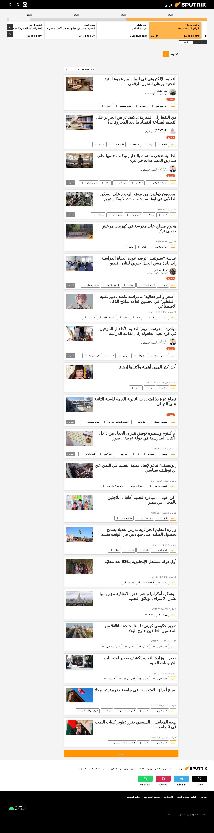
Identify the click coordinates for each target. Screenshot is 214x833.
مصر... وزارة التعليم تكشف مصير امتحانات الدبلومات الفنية (140, 660)
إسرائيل (126, 356)
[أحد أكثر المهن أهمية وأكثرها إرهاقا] (79, 372)
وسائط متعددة (94, 769)
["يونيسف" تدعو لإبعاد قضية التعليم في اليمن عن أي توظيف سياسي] (79, 470)
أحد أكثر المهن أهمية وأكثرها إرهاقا (147, 367)
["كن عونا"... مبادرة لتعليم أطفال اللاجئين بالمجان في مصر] (79, 502)
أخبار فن (124, 454)
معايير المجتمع (133, 797)
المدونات (82, 769)
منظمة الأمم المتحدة (115, 486)
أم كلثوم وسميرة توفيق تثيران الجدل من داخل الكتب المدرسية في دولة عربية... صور (137, 435)
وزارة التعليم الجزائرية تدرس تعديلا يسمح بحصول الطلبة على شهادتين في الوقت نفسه (138, 532)
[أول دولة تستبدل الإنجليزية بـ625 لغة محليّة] (79, 566)
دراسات (92, 317)
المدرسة (131, 285)
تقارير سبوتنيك (125, 106)
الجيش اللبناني (113, 285)
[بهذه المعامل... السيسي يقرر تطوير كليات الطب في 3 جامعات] (79, 727)
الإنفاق (150, 144)
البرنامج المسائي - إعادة (188, 28)
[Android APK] (16, 808)
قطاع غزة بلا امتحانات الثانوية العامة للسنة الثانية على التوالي (135, 401)
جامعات (131, 550)
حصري (108, 106)
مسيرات (100, 215)
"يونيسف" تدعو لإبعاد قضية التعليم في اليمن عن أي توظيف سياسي (135, 467)
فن (138, 454)
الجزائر (164, 144)
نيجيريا (131, 582)
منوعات (151, 454)
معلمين (132, 646)
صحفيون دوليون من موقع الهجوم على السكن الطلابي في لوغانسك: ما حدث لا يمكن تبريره (138, 196)
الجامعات (143, 106)
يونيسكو (136, 144)
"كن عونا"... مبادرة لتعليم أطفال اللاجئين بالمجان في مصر (142, 500)
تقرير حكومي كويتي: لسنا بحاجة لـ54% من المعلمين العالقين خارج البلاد (140, 628)
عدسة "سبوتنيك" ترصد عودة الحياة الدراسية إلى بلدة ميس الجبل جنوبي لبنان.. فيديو (138, 260)
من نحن (203, 797)
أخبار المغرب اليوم (127, 711)
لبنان (165, 285)
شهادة (117, 550)
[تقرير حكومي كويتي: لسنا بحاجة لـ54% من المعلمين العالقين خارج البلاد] (79, 630)
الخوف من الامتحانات (90, 711)
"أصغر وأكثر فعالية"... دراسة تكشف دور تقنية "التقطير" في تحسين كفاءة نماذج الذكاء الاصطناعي (138, 301)
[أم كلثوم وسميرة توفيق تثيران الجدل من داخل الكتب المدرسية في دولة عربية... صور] (79, 438)
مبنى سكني (117, 215)
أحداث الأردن (90, 454)
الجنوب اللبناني (149, 285)
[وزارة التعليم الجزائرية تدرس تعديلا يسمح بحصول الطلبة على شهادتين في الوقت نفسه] (79, 534)
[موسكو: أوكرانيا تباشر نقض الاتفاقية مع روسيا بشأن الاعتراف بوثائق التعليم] (79, 598)
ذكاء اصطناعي (109, 317)
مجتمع (164, 317)
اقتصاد (141, 769)
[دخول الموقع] (18, 5)
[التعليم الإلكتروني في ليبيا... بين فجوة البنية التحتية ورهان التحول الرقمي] (79, 84)
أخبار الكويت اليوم (113, 646)
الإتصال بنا (168, 797)
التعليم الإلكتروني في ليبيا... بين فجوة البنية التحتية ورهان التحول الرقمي (140, 81)
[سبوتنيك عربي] (191, 8)
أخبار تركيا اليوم (161, 247)
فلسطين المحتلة (160, 356)
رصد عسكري (116, 769)
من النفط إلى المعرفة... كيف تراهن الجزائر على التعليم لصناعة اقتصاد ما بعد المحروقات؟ (136, 119)
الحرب (111, 356)
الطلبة (151, 614)
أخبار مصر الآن (146, 518)
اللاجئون (164, 518)
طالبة (108, 183)
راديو (126, 769)
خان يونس (123, 183)
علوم (138, 317)
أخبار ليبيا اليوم (161, 106)
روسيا (151, 215)
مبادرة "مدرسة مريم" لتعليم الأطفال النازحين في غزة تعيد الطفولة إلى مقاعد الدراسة (137, 331)
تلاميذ (131, 247)
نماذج (126, 317)
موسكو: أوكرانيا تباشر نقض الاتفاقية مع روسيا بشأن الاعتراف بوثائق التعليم (138, 596)
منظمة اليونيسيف (138, 486)
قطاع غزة (139, 183)
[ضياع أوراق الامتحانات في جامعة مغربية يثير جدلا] (79, 695)
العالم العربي (162, 550)
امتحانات (111, 679)
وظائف (138, 388)
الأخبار (146, 646)
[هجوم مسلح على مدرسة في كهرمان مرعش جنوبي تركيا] (79, 231)
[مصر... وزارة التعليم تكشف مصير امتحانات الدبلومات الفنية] (79, 662)
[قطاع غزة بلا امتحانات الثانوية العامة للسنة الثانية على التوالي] (79, 404)
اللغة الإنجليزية (148, 582)
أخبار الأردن (108, 454)
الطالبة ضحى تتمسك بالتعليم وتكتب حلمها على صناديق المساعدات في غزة (136, 158)
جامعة (109, 711)
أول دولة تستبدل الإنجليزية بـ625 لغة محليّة (140, 561)
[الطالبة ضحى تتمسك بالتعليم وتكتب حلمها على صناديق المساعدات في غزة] (79, 160)
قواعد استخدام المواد (186, 797)
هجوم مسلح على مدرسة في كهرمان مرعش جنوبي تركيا (138, 228)
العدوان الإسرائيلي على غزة (118, 422)
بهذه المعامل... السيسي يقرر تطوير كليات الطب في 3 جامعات (135, 724)
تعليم (174, 54)
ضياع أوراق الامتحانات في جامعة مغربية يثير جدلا (135, 690)
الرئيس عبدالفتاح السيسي (124, 743)
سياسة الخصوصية (152, 797)
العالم (165, 215)
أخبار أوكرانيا (136, 215)
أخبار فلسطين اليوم (159, 183)
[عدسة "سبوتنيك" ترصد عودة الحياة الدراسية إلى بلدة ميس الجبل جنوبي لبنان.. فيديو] (79, 263)
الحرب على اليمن (160, 486)
